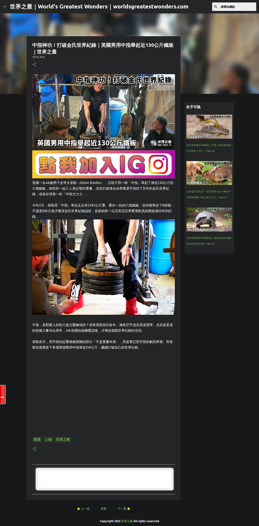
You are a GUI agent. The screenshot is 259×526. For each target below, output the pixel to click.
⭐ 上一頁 (83, 508)
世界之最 (63, 439)
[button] (34, 64)
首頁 (104, 508)
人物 (48, 439)
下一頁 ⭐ (124, 508)
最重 (37, 439)
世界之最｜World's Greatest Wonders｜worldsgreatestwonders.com (99, 6)
